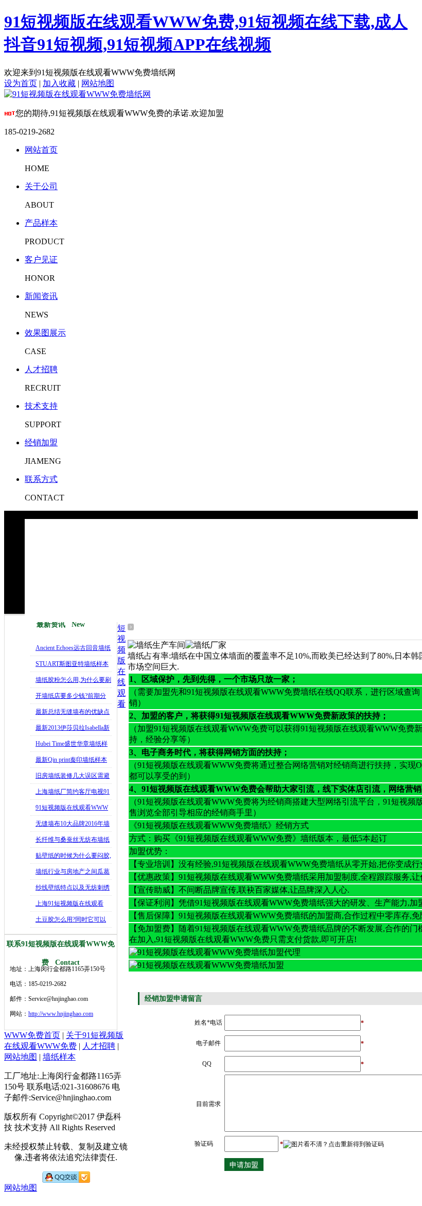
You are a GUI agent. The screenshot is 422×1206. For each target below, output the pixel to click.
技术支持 (41, 405)
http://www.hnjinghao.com (60, 1013)
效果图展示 (45, 332)
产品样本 (41, 223)
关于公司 (41, 186)
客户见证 (41, 259)
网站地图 (97, 83)
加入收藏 (59, 83)
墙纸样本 (59, 1056)
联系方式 (41, 479)
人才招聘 (41, 369)
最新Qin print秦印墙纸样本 (71, 759)
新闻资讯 (41, 296)
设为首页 (20, 83)
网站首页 (41, 149)
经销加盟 (41, 442)
